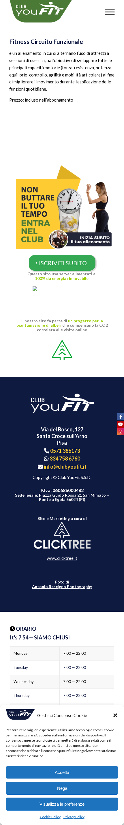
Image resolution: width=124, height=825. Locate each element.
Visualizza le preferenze (62, 804)
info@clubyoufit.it (65, 466)
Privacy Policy (73, 817)
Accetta (62, 772)
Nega (62, 788)
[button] (115, 715)
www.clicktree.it (62, 558)
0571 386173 (65, 451)
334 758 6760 (65, 458)
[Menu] (107, 11)
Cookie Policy (50, 817)
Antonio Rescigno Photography (62, 586)
